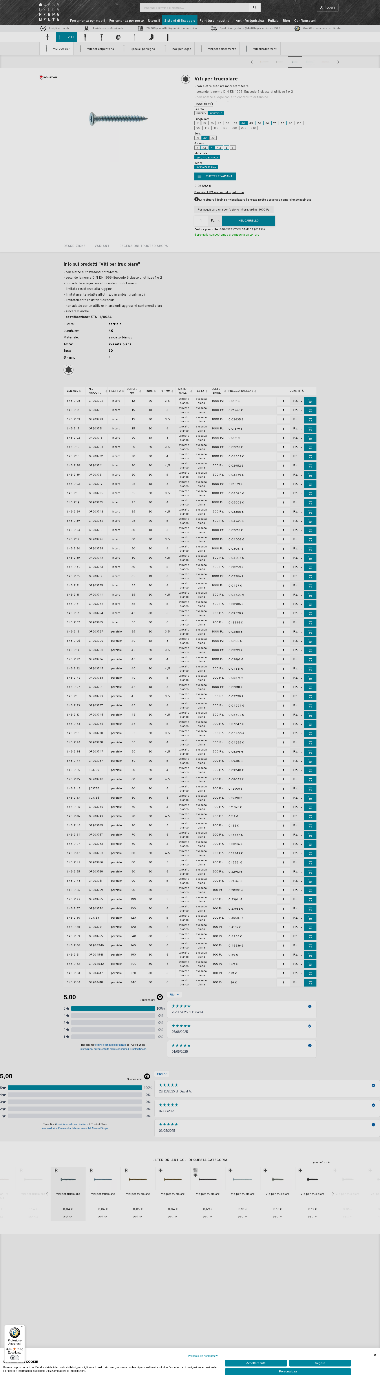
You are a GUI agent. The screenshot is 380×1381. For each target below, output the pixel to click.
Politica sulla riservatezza (203, 1355)
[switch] (14, 1357)
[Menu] (22, 1327)
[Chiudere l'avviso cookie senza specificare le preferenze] (375, 1355)
